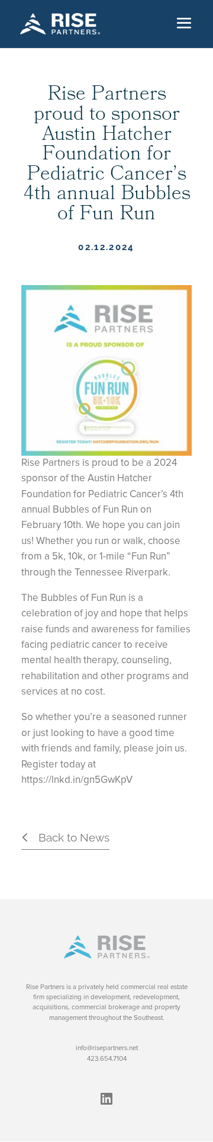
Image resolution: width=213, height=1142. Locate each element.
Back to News (73, 837)
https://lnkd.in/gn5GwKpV (77, 780)
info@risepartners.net (107, 1048)
